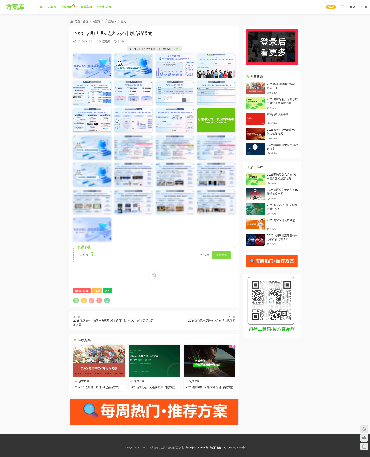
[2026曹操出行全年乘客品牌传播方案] (209, 361)
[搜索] (343, 7)
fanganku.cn (82, 290)
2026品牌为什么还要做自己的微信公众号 (154, 387)
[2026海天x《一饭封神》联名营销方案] (255, 134)
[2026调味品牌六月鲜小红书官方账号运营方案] (255, 103)
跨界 (107, 290)
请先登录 (221, 255)
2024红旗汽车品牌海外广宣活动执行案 (211, 320)
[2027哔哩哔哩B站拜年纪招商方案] (99, 361)
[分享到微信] (76, 300)
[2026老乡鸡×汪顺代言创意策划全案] (255, 209)
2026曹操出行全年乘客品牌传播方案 (209, 387)
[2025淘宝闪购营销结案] (255, 224)
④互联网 (104, 41)
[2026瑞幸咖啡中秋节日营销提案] (255, 149)
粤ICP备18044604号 (197, 447)
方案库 (16, 6)
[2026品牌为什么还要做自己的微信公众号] (154, 361)
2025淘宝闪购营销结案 (281, 220)
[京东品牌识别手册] (255, 119)
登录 (175, 49)
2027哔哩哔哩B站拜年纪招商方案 (97, 387)
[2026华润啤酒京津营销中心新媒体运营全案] (255, 240)
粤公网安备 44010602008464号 (227, 447)
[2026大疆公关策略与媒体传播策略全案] (255, 194)
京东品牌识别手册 (277, 114)
